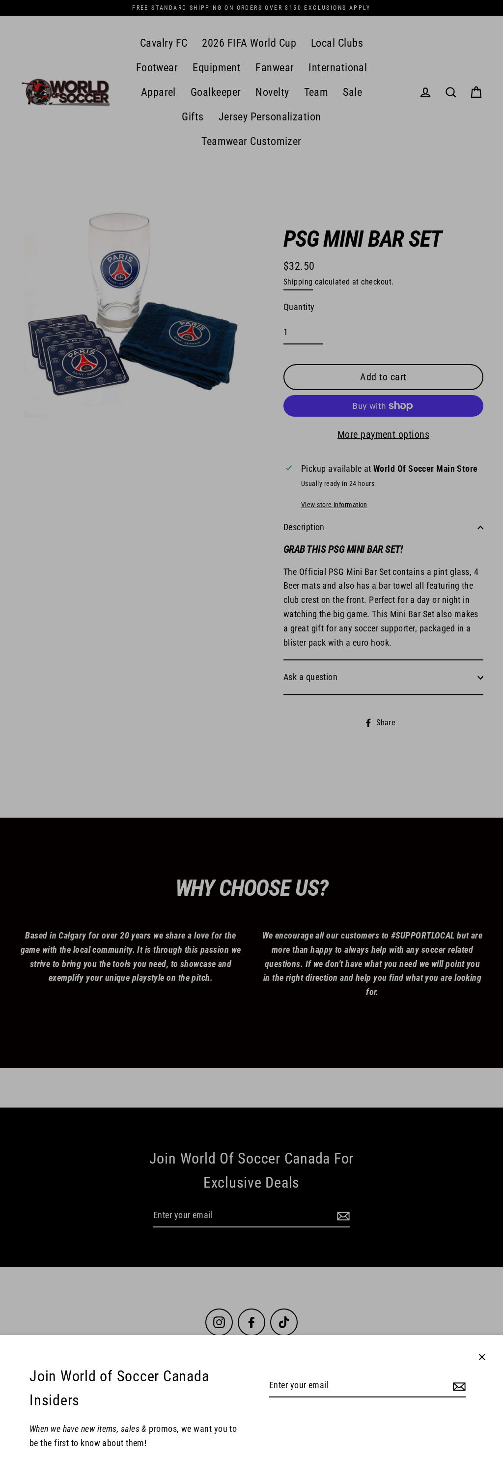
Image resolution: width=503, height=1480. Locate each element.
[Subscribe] (458, 1385)
